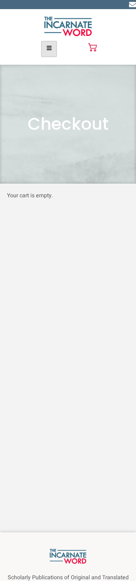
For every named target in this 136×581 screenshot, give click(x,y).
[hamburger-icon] (49, 49)
